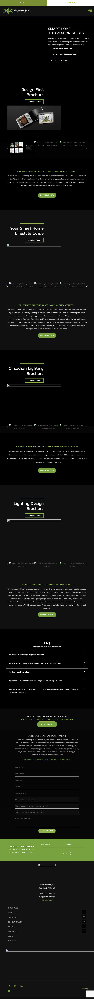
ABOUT (11, 913)
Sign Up (64, 853)
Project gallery (15, 922)
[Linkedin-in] (21, 986)
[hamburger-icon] (90, 11)
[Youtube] (9, 991)
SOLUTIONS (13, 917)
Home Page (13, 908)
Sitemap (85, 989)
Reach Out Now (47, 830)
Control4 (12, 931)
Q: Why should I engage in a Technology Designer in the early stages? (35, 663)
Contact (12, 941)
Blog (10, 936)
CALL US (23, 3)
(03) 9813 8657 (47, 900)
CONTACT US (70, 3)
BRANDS (11, 927)
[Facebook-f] (9, 986)
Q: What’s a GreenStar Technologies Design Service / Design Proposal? (35, 681)
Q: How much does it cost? (19, 672)
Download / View (34, 102)
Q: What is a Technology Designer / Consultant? (27, 655)
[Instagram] (15, 986)
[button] (7, 147)
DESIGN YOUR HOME (59, 60)
